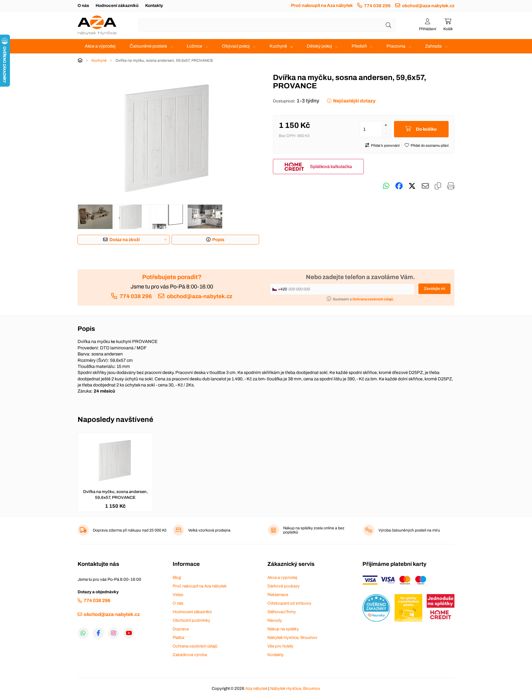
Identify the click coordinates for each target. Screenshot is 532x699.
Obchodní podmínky (191, 620)
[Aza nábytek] (97, 25)
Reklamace (277, 594)
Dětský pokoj (319, 46)
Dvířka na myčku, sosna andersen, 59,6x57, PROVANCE (115, 494)
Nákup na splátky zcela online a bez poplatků (313, 530)
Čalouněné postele (148, 46)
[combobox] (267, 25)
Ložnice (194, 46)
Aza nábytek (256, 688)
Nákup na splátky (283, 629)
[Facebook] (98, 633)
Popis (218, 239)
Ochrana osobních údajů (195, 646)
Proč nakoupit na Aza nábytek (322, 5)
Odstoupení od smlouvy (289, 603)
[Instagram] (113, 633)
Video (178, 594)
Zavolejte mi (434, 289)
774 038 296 (377, 5)
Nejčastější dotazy (354, 101)
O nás (83, 5)
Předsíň (359, 46)
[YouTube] (128, 633)
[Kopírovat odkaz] (438, 186)
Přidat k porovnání (385, 146)
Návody (274, 620)
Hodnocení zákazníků (117, 5)
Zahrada (433, 46)
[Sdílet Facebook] (399, 186)
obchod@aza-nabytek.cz (428, 5)
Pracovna (396, 46)
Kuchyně (278, 46)
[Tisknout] (450, 186)
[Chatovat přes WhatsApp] (386, 186)
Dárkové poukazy (283, 586)
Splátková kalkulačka (331, 166)
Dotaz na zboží (124, 239)
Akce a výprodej (100, 46)
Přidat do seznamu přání (430, 146)
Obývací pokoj (236, 46)
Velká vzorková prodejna (209, 530)
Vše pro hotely (280, 646)
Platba (178, 637)
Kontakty (154, 5)
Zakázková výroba (190, 654)
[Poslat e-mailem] (425, 186)
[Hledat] (388, 25)
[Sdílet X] (412, 186)
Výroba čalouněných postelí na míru (409, 530)
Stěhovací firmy (281, 612)
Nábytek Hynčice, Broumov (292, 637)
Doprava (181, 629)
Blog (177, 577)
